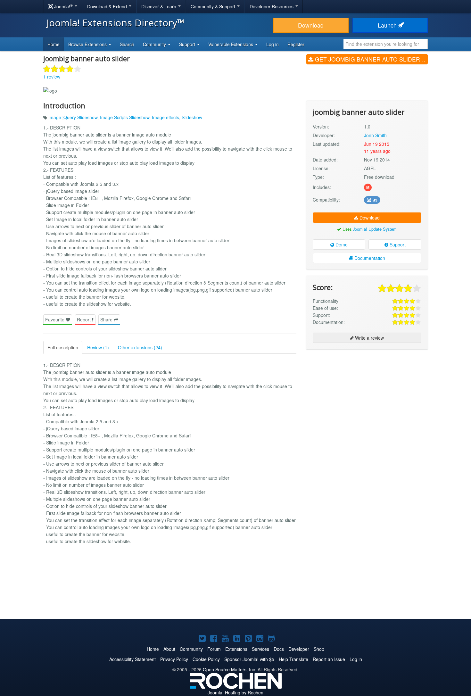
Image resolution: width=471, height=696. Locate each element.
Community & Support (213, 6)
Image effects (165, 117)
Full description (62, 347)
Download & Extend (107, 6)
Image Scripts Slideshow (124, 117)
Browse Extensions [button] (88, 44)
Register (295, 44)
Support (397, 244)
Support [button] (187, 44)
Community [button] (155, 44)
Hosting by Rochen (235, 692)
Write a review (369, 338)
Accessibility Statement (132, 659)
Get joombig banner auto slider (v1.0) (370, 59)
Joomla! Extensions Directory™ (115, 22)
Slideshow (192, 117)
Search (127, 44)
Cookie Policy (206, 659)
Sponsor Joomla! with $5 (249, 659)
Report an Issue (329, 659)
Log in (272, 44)
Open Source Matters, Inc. (229, 669)
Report (84, 319)
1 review (51, 76)
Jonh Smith (375, 135)
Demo (341, 244)
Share (107, 319)
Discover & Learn (159, 6)
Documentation (369, 258)
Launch (388, 25)
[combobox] (385, 44)
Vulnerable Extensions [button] (231, 44)
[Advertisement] (367, 396)
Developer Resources (272, 6)
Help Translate (293, 659)
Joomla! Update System (375, 229)
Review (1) (98, 347)
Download (311, 25)
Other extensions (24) (140, 347)
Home (53, 44)
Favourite (55, 319)
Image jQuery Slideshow (72, 117)
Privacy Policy (174, 659)
